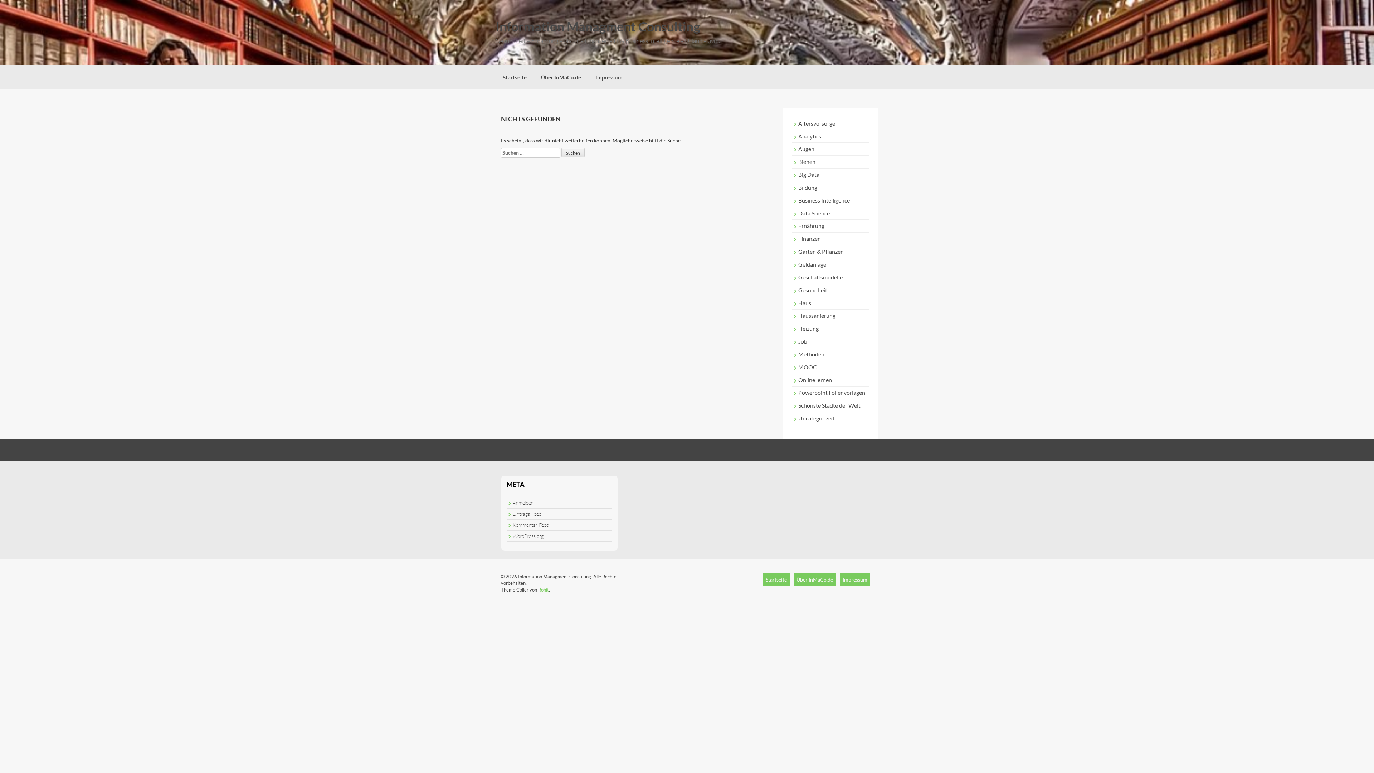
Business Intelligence (824, 200)
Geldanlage (812, 264)
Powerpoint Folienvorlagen (831, 392)
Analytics (809, 136)
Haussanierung (816, 315)
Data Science (814, 213)
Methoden (811, 354)
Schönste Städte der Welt (829, 405)
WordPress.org (528, 536)
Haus (804, 303)
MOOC (807, 367)
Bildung (807, 187)
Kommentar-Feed (531, 525)
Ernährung (811, 225)
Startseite (515, 77)
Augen (806, 148)
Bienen (806, 161)
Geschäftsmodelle (820, 277)
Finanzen (809, 238)
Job (802, 341)
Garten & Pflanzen (821, 251)
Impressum (609, 77)
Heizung (808, 328)
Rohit (543, 590)
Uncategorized (816, 418)
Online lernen (815, 379)
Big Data (808, 174)
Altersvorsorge (816, 123)
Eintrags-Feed (527, 514)
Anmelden (523, 503)
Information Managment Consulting (598, 26)
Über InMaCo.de (561, 77)
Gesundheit (812, 290)
